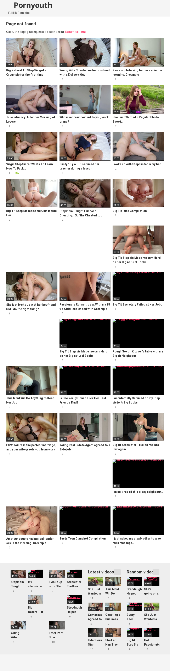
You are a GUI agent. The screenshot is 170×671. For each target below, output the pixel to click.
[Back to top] (156, 658)
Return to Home (75, 31)
